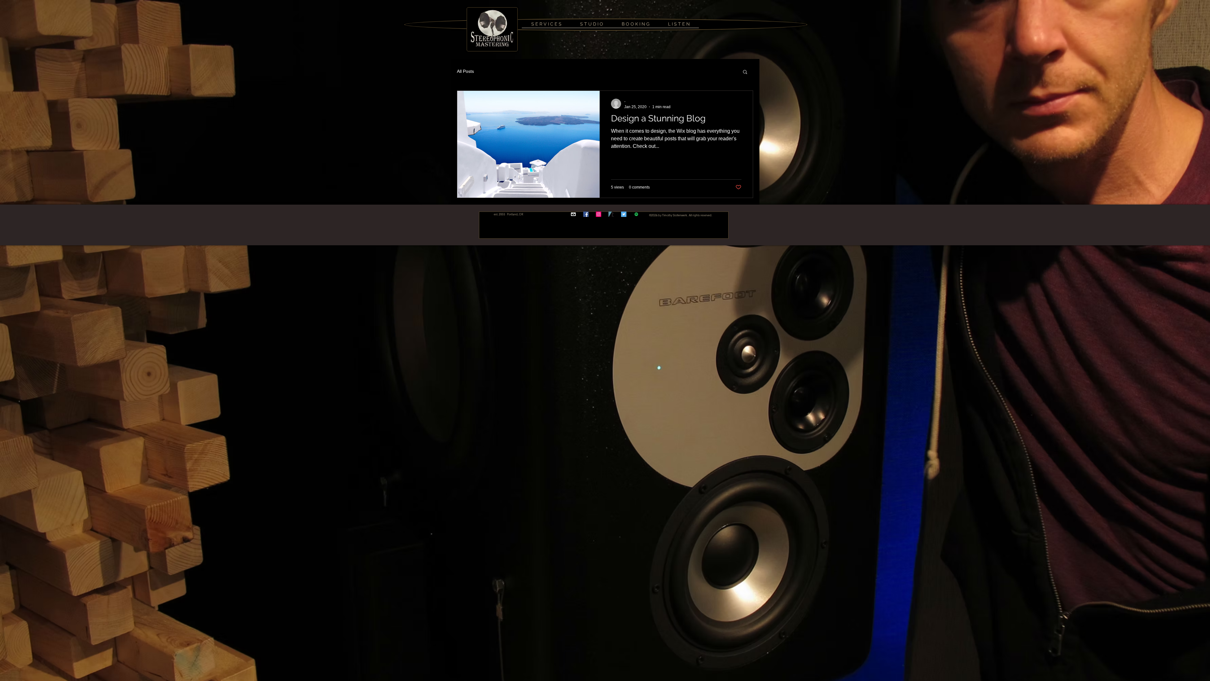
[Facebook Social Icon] (586, 214)
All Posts (465, 71)
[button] (745, 72)
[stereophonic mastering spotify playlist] (636, 214)
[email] (573, 214)
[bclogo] (611, 214)
